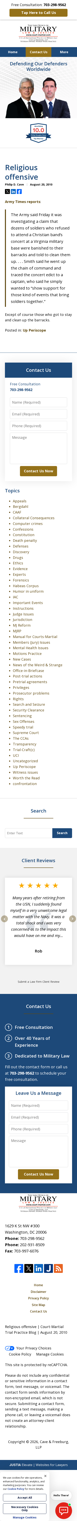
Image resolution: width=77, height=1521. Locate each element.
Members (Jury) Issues (31, 642)
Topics (12, 490)
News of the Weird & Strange (37, 665)
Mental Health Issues (30, 647)
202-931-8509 (32, 1244)
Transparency (24, 744)
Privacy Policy (38, 1298)
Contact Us (38, 52)
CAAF (17, 512)
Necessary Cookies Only (24, 1508)
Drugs (18, 557)
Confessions (23, 529)
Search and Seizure (29, 704)
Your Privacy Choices (33, 1348)
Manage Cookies (50, 1354)
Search (62, 833)
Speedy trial (23, 727)
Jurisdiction (22, 619)
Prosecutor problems (31, 693)
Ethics (18, 563)
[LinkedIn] (38, 1268)
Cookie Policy (20, 1354)
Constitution (23, 534)
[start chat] (63, 1510)
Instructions (23, 608)
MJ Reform (22, 625)
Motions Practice (27, 653)
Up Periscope (34, 330)
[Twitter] (28, 1268)
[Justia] (48, 1268)
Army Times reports (22, 201)
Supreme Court (26, 732)
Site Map (38, 1305)
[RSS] (58, 1268)
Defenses (20, 546)
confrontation (25, 783)
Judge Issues (23, 614)
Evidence (20, 568)
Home (13, 52)
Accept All (25, 1497)
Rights (18, 699)
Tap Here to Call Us (38, 12)
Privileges (21, 687)
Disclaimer (38, 1292)
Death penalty (25, 540)
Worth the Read (26, 778)
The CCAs (21, 738)
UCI (16, 755)
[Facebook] (18, 1268)
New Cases (22, 659)
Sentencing (22, 715)
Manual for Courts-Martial (35, 636)
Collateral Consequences (33, 518)
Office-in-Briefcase (28, 670)
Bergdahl (20, 506)
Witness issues (25, 772)
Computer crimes (28, 523)
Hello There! (61, 1495)
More (64, 52)
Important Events (28, 602)
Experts (19, 574)
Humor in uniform (28, 591)
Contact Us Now (38, 471)
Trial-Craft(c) (24, 749)
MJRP (17, 631)
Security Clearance (28, 710)
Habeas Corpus (26, 585)
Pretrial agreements (30, 681)
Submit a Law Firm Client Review (38, 982)
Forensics (21, 580)
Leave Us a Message (38, 1093)
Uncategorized (25, 761)
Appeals (19, 501)
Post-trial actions (27, 676)
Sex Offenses (23, 721)
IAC (15, 597)
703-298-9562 (32, 1238)
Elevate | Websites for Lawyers (38, 1465)
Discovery (21, 551)
